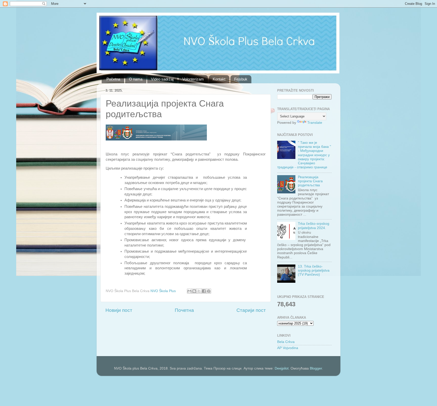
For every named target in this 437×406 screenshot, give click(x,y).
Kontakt (219, 79)
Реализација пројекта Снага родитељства (310, 181)
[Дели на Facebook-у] (203, 291)
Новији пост (118, 310)
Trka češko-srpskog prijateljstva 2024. (313, 226)
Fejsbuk (240, 79)
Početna (113, 79)
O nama (135, 79)
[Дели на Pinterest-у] (208, 291)
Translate (314, 123)
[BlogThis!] (194, 291)
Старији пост (251, 310)
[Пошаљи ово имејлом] (189, 291)
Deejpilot (282, 368)
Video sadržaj (162, 79)
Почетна (184, 310)
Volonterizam (193, 79)
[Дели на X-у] (199, 291)
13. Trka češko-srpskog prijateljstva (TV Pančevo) (314, 270)
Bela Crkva (286, 342)
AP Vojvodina (287, 348)
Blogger (316, 368)
